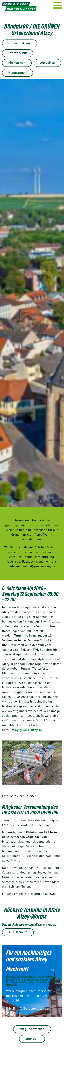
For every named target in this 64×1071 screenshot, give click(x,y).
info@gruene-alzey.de (26, 730)
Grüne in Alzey (19, 43)
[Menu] (57, 5)
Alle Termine (17, 932)
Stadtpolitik (17, 53)
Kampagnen (17, 72)
